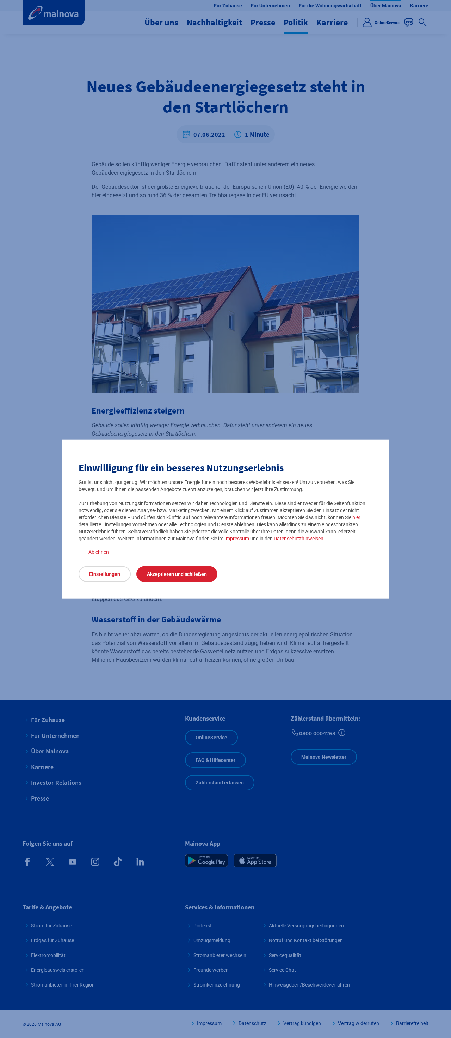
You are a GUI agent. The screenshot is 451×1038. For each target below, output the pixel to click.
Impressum (236, 538)
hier (356, 517)
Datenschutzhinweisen (298, 538)
